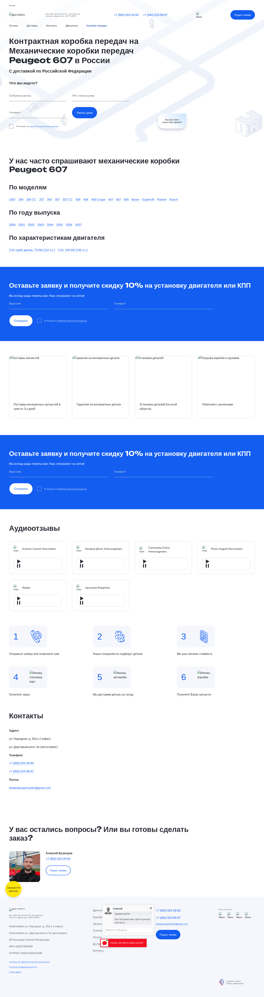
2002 (31, 224)
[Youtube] (239, 915)
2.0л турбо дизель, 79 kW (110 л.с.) (32, 250)
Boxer (135, 199)
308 (77, 199)
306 (49, 199)
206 (21, 199)
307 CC (68, 199)
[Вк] (248, 915)
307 (57, 199)
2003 (40, 224)
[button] (12, 5)
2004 (50, 224)
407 (110, 199)
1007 (12, 199)
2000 (12, 224)
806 (126, 199)
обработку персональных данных (44, 126)
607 (118, 199)
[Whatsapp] (230, 915)
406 (85, 199)
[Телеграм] (199, 15)
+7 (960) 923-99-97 (155, 15)
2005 (59, 224)
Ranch (173, 199)
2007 (78, 224)
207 (41, 199)
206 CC (31, 199)
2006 (69, 224)
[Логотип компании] (24, 15)
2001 (22, 224)
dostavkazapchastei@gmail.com (30, 787)
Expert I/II (148, 199)
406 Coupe (98, 199)
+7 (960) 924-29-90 (126, 15)
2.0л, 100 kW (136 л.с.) (72, 250)
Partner (162, 199)
